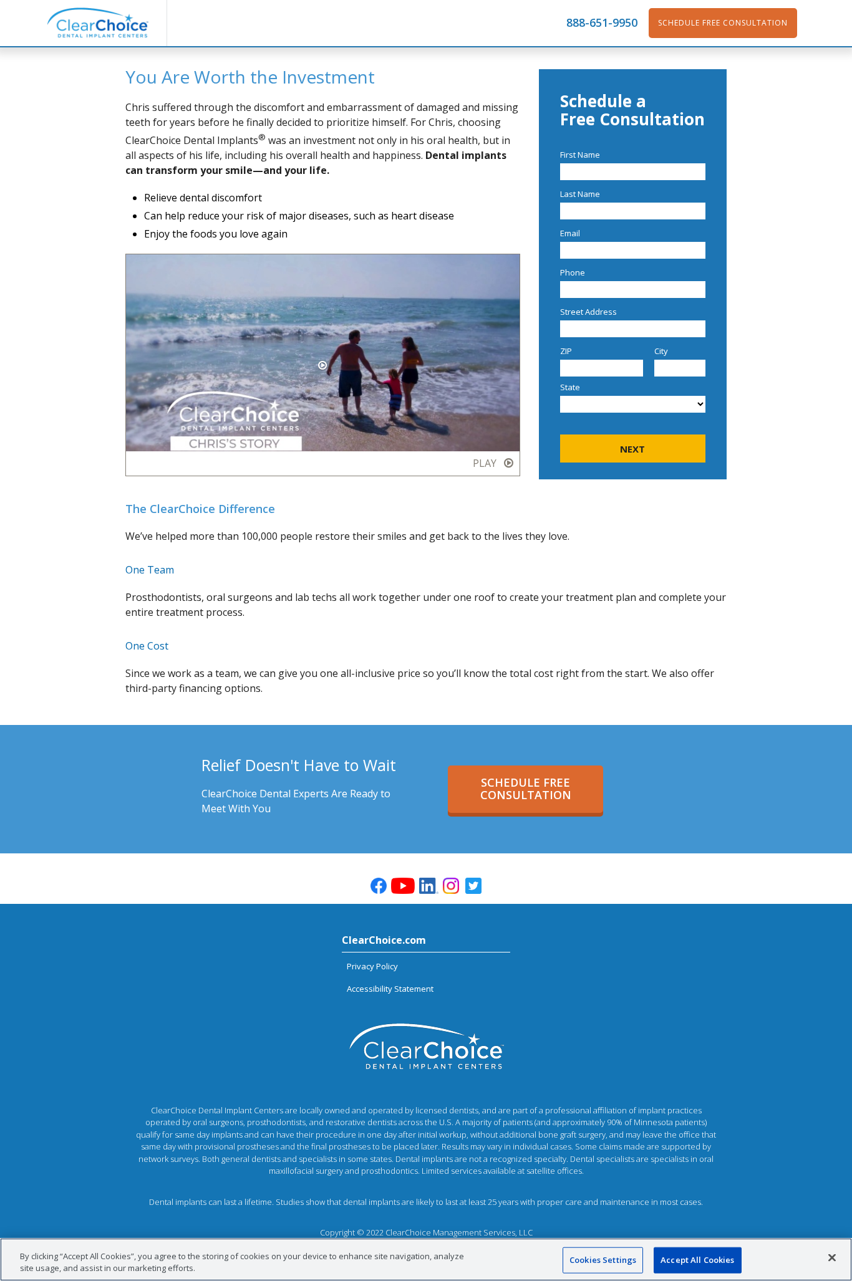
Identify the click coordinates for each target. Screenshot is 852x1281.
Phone (572, 272)
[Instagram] (451, 886)
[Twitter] (473, 886)
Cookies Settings (602, 1259)
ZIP (566, 351)
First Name (580, 154)
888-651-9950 (601, 23)
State (570, 387)
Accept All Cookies (697, 1259)
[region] (426, 1259)
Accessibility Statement (390, 988)
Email (570, 233)
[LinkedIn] (428, 886)
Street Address (588, 311)
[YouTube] (403, 887)
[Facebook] (379, 886)
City (661, 351)
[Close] (832, 1258)
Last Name (580, 193)
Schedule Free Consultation (723, 22)
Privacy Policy (372, 966)
